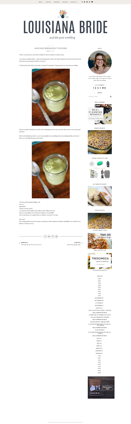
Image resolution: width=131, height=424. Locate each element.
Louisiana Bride (61, 422)
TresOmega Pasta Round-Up (100, 270)
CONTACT (48, 2)
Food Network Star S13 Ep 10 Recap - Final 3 (99, 333)
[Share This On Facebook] (45, 236)
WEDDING (57, 2)
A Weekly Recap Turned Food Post (100, 315)
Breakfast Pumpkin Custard (100, 230)
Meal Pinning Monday (100, 312)
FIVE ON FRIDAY (99, 330)
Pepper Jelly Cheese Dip (100, 250)
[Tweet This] (49, 236)
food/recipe (51, 45)
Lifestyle (73, 2)
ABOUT (41, 2)
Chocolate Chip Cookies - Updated (99, 310)
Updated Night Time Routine (99, 322)
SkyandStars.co (79, 422)
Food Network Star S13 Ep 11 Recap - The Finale (99, 325)
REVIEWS (65, 2)
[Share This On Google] (56, 236)
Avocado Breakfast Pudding (100, 317)
